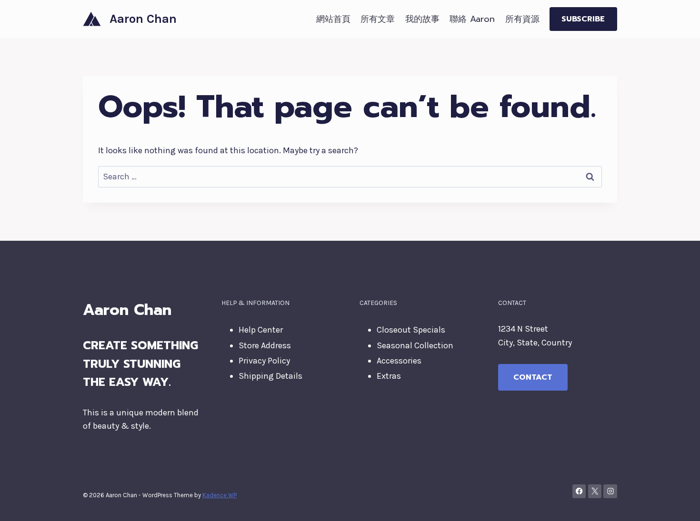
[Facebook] (579, 491)
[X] (595, 491)
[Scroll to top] (678, 503)
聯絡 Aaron (472, 19)
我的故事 (422, 19)
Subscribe (583, 19)
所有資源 (522, 19)
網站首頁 (333, 19)
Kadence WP (219, 495)
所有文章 (377, 19)
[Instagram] (610, 491)
